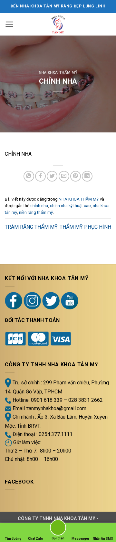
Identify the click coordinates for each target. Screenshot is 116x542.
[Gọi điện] (58, 529)
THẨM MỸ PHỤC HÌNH (85, 227)
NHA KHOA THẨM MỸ (58, 72)
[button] (9, 24)
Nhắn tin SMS (103, 538)
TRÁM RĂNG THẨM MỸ (31, 227)
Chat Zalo (35, 538)
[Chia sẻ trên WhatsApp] (29, 176)
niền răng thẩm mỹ (36, 212)
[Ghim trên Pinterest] (75, 176)
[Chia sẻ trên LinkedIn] (87, 176)
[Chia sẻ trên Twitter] (52, 176)
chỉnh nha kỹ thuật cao (70, 205)
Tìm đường (13, 538)
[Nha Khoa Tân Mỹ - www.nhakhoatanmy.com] (58, 24)
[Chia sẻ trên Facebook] (40, 176)
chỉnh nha (39, 205)
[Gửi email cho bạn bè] (64, 176)
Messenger (80, 538)
